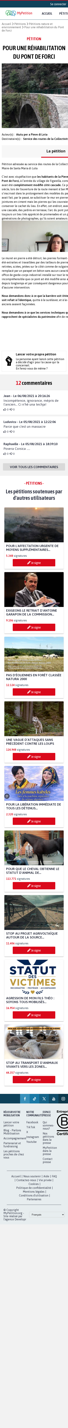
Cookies (34, 1183)
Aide (46, 1176)
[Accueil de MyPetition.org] (19, 13)
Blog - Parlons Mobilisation (12, 1132)
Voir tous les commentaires (34, 467)
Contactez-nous (26, 1180)
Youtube (31, 1141)
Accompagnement (14, 1138)
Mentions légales (33, 1191)
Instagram (32, 1136)
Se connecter (58, 4)
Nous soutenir (32, 1176)
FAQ (54, 1176)
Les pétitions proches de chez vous (13, 1154)
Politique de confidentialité (33, 1187)
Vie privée (45, 1180)
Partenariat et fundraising (12, 1145)
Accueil (47, 13)
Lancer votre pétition (11, 1124)
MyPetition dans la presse (50, 1151)
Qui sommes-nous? (48, 1125)
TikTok (30, 1127)
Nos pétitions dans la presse (48, 1138)
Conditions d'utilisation (33, 1195)
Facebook (32, 1122)
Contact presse (47, 1160)
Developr (20, 1219)
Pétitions (20, 23)
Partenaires (34, 1199)
